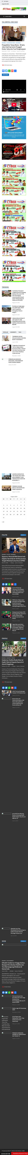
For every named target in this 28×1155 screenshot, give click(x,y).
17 (3, 511)
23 (24, 511)
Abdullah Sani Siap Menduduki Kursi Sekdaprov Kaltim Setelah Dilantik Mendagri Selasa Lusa (18, 931)
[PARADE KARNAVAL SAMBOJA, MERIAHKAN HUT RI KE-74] (6, 1033)
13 (14, 508)
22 (21, 511)
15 (21, 508)
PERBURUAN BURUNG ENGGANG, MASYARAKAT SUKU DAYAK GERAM (16, 360)
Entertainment (10, 960)
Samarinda (18, 42)
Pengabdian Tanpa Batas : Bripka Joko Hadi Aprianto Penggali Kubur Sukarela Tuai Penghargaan (14, 47)
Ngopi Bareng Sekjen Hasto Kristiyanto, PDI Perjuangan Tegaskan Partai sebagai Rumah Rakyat (18, 627)
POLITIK (8, 554)
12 (10, 508)
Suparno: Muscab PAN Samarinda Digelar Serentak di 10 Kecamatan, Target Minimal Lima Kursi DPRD (14, 559)
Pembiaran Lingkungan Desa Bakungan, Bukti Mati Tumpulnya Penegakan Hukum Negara (18, 309)
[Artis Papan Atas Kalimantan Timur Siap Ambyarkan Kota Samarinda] (6, 1016)
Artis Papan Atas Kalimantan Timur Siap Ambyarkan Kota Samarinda (18, 1019)
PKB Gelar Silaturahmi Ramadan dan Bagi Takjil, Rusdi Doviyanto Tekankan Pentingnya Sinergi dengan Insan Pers (19, 603)
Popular (5, 332)
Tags (20, 332)
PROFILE (13, 658)
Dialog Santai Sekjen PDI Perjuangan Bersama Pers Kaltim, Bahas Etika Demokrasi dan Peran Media (19, 615)
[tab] (5, 332)
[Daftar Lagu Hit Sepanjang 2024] (6, 1008)
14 (17, 508)
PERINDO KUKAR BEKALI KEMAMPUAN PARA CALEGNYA (18, 487)
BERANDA (4, 42)
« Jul (3, 522)
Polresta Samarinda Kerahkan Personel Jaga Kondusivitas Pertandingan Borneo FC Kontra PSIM (18, 999)
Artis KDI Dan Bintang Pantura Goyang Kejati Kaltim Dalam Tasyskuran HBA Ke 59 (19, 816)
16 (24, 508)
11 (7, 508)
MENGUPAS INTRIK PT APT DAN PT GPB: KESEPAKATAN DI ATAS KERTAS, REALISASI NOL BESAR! (19, 321)
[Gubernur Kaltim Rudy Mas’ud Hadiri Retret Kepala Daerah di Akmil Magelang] (14, 642)
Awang (14, 51)
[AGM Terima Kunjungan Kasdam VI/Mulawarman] (6, 691)
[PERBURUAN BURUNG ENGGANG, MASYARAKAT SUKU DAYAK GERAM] (4, 359)
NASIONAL (9, 658)
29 (21, 514)
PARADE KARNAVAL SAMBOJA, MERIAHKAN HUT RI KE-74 (19, 1034)
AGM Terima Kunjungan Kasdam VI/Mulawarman (18, 692)
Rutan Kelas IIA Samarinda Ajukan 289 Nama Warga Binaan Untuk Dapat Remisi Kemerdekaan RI (18, 702)
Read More (5, 74)
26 (10, 514)
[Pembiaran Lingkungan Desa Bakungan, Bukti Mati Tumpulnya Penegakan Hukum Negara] (6, 306)
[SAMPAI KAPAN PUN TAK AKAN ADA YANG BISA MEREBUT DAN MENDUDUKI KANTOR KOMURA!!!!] (6, 474)
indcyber (12, 971)
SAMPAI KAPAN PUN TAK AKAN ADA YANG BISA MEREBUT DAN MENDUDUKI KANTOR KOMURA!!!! (18, 477)
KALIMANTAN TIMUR (11, 42)
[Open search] (24, 16)
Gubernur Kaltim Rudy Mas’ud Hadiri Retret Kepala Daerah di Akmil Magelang (13, 662)
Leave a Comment (21, 51)
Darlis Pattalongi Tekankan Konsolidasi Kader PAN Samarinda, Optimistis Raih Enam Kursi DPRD (18, 591)
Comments (13, 332)
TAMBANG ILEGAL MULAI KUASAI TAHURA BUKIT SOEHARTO (19, 338)
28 (17, 514)
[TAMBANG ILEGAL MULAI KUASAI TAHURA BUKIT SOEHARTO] (6, 336)
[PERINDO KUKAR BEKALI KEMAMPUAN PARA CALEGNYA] (6, 486)
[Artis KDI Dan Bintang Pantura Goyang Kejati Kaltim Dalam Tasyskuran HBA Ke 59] (6, 813)
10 (3, 508)
